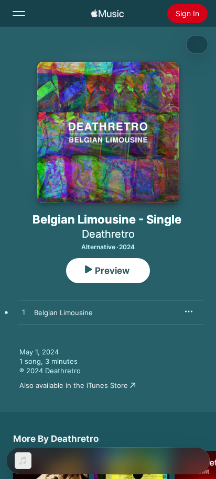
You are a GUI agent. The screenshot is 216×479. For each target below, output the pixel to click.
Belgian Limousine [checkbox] (63, 312)
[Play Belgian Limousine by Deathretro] (23, 312)
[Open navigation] (18, 13)
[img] (107, 13)
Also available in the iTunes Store (73, 385)
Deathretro (108, 234)
